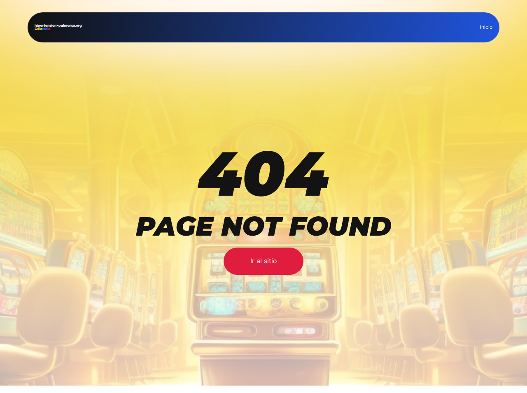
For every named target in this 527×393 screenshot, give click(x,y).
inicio (486, 27)
